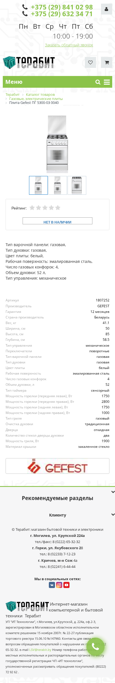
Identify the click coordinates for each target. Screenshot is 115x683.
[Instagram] (59, 585)
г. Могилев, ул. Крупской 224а (57, 535)
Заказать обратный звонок (69, 44)
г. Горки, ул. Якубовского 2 (56, 547)
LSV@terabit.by (40, 650)
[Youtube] (66, 585)
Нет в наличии (57, 222)
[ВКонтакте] (52, 585)
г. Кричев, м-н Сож (55, 560)
